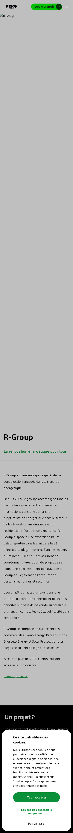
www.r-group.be (16, 676)
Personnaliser (36, 823)
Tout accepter (36, 797)
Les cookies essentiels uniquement (36, 811)
